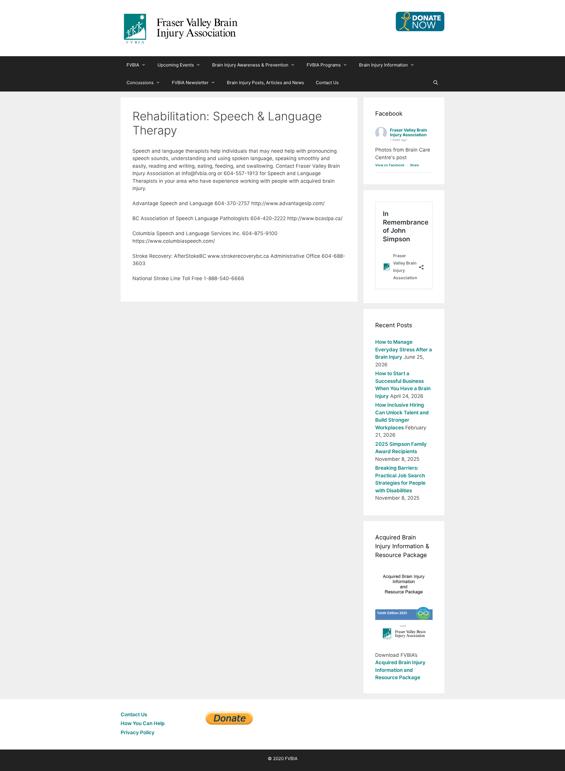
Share (414, 165)
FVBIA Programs (324, 65)
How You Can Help (143, 723)
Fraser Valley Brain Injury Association (408, 132)
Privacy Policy (137, 732)
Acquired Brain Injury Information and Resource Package (400, 669)
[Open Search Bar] (435, 83)
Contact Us (327, 82)
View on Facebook (389, 165)
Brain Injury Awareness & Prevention (250, 65)
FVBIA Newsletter (190, 82)
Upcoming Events (175, 65)
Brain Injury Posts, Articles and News (265, 82)
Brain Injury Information (383, 65)
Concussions (140, 82)
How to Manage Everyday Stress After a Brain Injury (403, 349)
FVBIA (133, 65)
